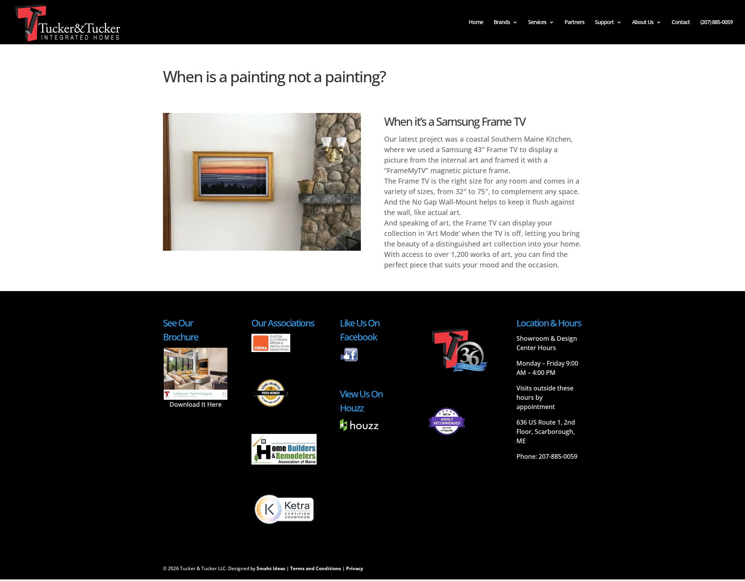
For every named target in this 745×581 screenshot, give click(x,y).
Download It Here (196, 404)
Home (476, 22)
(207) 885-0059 (716, 22)
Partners (574, 22)
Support (604, 22)
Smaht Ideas (270, 568)
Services (537, 22)
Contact (681, 22)
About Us (642, 22)
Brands (502, 22)
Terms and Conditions (315, 568)
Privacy (354, 568)
